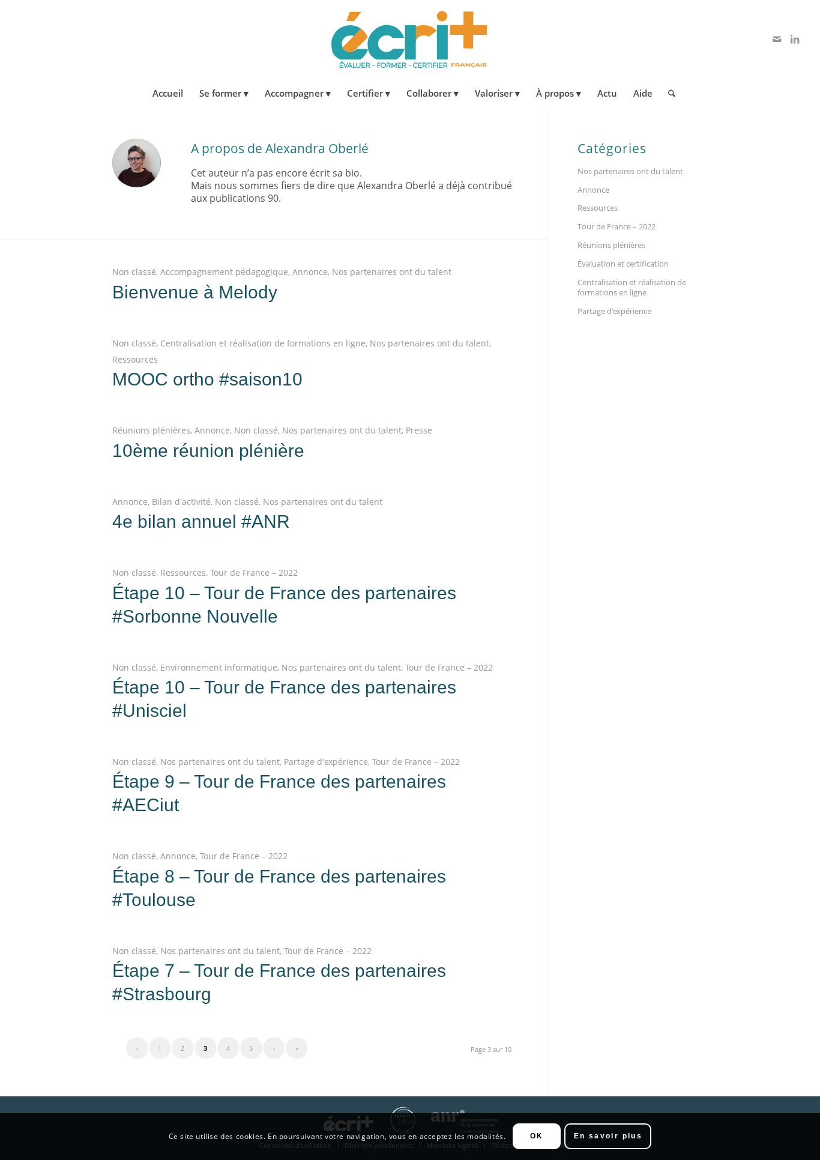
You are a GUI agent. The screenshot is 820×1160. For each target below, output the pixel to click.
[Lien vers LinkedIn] (795, 39)
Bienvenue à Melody (194, 292)
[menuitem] (168, 93)
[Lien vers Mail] (777, 39)
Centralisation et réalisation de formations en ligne (263, 343)
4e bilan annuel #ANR (201, 521)
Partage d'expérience (326, 761)
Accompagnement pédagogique (224, 271)
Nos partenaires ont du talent (391, 271)
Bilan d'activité (181, 501)
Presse (419, 430)
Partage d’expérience (614, 311)
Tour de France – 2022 (254, 572)
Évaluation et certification (623, 263)
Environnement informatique (218, 667)
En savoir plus (608, 1136)
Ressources (135, 359)
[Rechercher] (667, 93)
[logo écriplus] (410, 39)
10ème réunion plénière (208, 451)
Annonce (310, 271)
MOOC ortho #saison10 (207, 379)
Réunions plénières (151, 430)
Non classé (134, 271)
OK (537, 1136)
